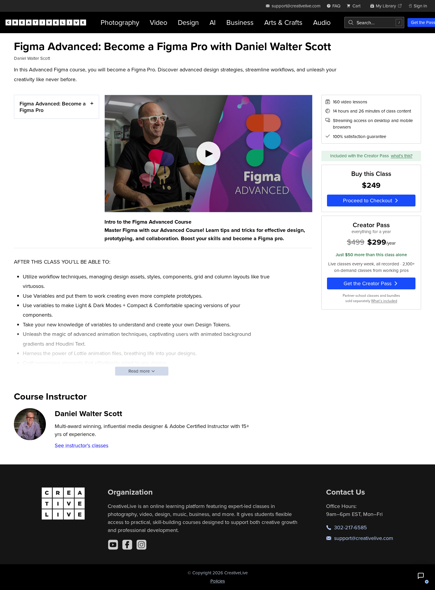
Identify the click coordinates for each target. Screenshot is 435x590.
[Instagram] (141, 544)
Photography (120, 22)
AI (213, 22)
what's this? (402, 156)
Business (240, 22)
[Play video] (208, 153)
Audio (322, 22)
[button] (421, 575)
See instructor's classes (81, 445)
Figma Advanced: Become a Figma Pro (53, 107)
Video (158, 22)
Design (188, 22)
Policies (217, 581)
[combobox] (374, 22)
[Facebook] (127, 544)
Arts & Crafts (283, 22)
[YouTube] (113, 544)
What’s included (384, 301)
